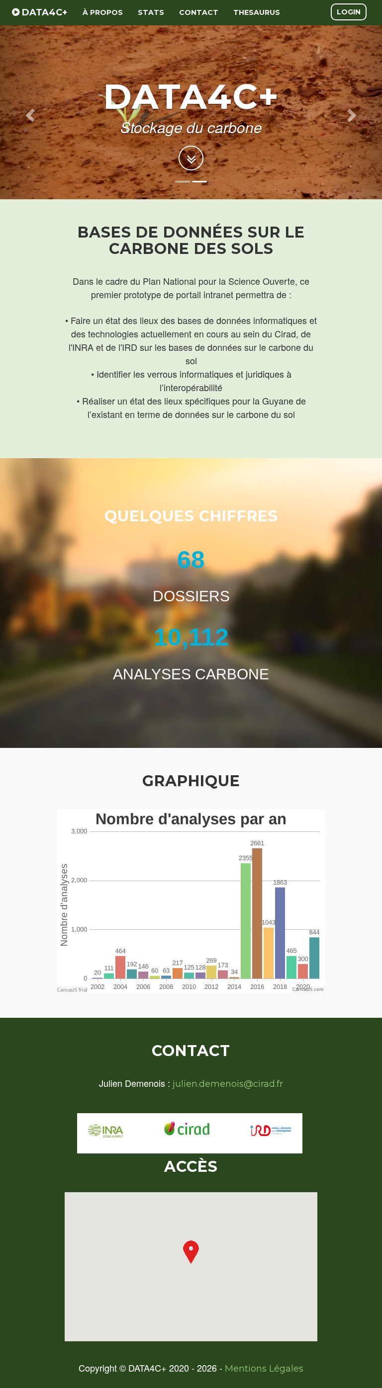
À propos (103, 12)
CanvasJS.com (308, 989)
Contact (198, 12)
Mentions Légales (264, 1368)
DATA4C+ (43, 12)
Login (349, 11)
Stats (151, 12)
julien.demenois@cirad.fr (228, 1083)
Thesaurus (256, 12)
